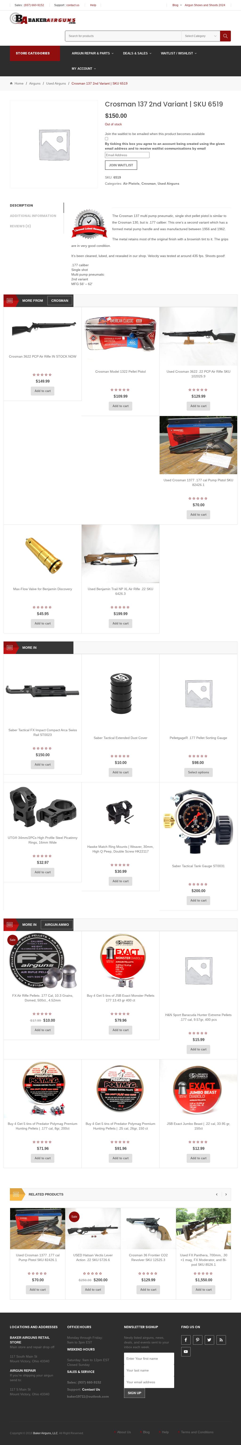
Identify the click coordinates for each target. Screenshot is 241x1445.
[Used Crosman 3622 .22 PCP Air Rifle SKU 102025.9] (198, 336)
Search (225, 36)
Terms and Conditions (197, 1432)
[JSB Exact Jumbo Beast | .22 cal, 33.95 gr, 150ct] (198, 1088)
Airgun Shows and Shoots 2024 (205, 5)
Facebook (186, 1340)
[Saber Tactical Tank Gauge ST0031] (198, 821)
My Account (82, 68)
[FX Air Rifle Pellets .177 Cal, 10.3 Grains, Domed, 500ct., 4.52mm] (42, 960)
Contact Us (91, 1389)
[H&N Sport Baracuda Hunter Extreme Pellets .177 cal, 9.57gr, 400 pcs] (198, 970)
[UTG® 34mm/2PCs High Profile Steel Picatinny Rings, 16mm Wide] (42, 807)
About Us (124, 1432)
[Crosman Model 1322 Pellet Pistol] (120, 336)
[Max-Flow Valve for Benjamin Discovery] (42, 554)
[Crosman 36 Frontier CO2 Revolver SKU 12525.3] (148, 1228)
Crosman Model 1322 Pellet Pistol (120, 371)
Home (19, 83)
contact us (72, 5)
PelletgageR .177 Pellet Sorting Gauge (198, 738)
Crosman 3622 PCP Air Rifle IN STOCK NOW (42, 356)
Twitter (209, 1340)
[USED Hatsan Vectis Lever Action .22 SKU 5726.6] (92, 1228)
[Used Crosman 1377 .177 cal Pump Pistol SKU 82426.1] (198, 445)
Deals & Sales (135, 53)
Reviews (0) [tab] (20, 226)
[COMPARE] (44, 344)
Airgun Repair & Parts (91, 53)
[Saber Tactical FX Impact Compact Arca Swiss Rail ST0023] (42, 689)
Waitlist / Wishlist (177, 53)
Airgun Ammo (57, 925)
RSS (221, 1340)
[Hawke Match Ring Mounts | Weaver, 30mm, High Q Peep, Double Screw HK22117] (120, 811)
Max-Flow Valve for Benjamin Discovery (42, 589)
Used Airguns (56, 83)
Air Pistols (131, 183)
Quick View (55, 344)
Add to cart (43, 391)
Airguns (34, 83)
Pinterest (197, 1340)
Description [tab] (21, 205)
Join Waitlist (121, 165)
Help (93, 5)
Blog (175, 5)
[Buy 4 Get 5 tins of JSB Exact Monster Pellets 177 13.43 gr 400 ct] (120, 960)
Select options (198, 772)
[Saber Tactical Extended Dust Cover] (120, 693)
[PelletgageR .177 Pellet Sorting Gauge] (198, 693)
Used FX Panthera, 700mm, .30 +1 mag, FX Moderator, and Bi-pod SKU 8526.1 (203, 1259)
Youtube (186, 1351)
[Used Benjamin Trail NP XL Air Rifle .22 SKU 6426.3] (120, 554)
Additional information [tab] (33, 215)
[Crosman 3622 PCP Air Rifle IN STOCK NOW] (42, 329)
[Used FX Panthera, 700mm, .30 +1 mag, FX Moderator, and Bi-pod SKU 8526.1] (203, 1228)
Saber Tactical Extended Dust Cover (120, 738)
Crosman (148, 183)
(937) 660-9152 (34, 5)
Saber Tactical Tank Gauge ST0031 (198, 866)
